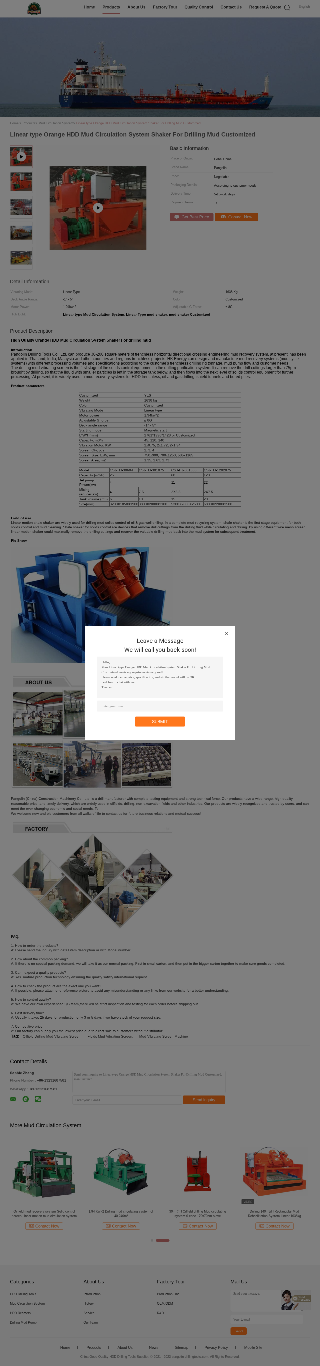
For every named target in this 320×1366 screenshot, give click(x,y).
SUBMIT (160, 721)
